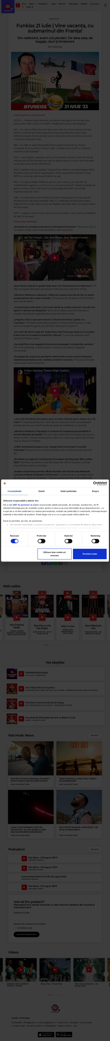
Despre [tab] (95, 491)
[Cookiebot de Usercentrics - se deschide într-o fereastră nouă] (95, 483)
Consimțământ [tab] (14, 491)
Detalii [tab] (41, 491)
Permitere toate (90, 554)
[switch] (41, 541)
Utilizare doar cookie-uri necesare (54, 554)
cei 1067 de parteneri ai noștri (24, 505)
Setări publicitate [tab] (69, 491)
